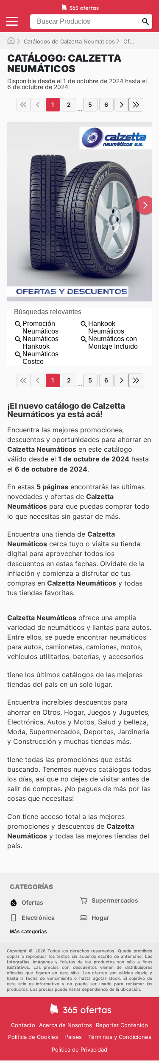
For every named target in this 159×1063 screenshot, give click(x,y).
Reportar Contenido (122, 1025)
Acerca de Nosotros (65, 1025)
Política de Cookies (33, 1036)
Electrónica (38, 917)
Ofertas (133, 41)
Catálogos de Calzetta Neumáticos (69, 41)
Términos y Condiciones (119, 1036)
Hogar (100, 917)
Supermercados (115, 900)
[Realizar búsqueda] (145, 21)
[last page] (136, 104)
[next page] (121, 104)
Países (73, 1037)
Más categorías (28, 932)
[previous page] (38, 104)
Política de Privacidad (79, 1049)
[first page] (23, 104)
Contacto (23, 1025)
